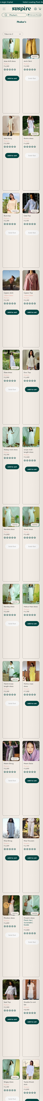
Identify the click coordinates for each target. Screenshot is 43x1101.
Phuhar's (6, 64)
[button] (10, 69)
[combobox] (17, 15)
